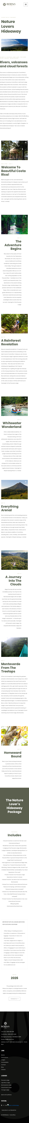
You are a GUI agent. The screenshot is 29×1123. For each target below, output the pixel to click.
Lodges (3, 1060)
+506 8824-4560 (16, 1037)
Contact (3, 1064)
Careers (3, 1069)
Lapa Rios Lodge (5, 1082)
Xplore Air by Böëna (6, 1094)
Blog (2, 1067)
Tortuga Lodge (5, 1090)
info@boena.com (9, 1039)
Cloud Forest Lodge (6, 1087)
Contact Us (14, 999)
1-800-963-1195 (10, 1031)
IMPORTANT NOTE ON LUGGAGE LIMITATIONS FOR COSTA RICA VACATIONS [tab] (13, 923)
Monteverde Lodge (6, 1085)
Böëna (3, 1055)
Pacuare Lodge (5, 1080)
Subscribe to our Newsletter (9, 1110)
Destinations (4, 1057)
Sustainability (4, 1062)
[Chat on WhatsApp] (13, 1105)
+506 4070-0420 (11, 1034)
